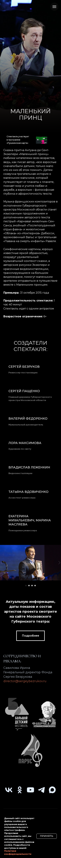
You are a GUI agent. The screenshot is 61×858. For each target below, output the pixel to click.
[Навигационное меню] (54, 6)
